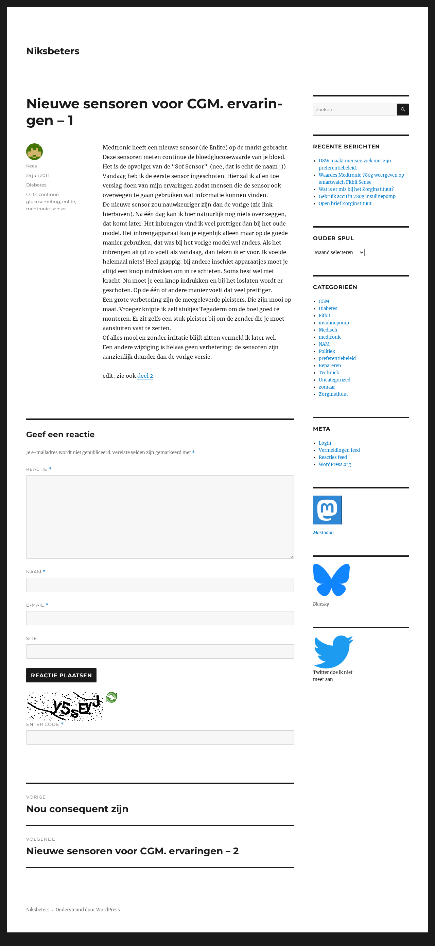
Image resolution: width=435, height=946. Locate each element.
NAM (324, 344)
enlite (68, 201)
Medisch (328, 330)
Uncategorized (334, 380)
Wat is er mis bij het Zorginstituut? (356, 189)
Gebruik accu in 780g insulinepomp (357, 196)
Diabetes (36, 185)
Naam (36, 572)
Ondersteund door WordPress (88, 910)
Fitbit (324, 316)
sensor (59, 208)
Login (325, 443)
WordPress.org (335, 464)
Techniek (329, 373)
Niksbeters (53, 51)
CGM (31, 194)
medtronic (38, 208)
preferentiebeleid (337, 358)
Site (31, 638)
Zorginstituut (333, 394)
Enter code (45, 724)
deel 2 (145, 375)
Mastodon (323, 533)
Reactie (39, 469)
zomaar (327, 387)
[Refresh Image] (111, 697)
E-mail (37, 605)
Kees (31, 165)
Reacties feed (333, 457)
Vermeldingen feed (339, 450)
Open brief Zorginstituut (345, 204)
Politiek (327, 351)
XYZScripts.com (248, 942)
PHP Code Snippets (189, 942)
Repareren (330, 366)
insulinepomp (334, 323)
